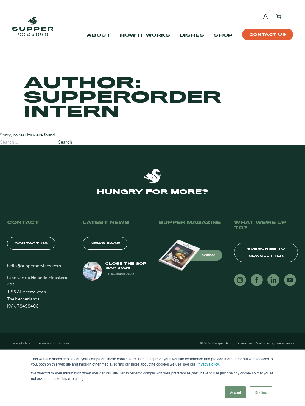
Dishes (192, 35)
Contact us (267, 34)
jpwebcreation (284, 342)
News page (105, 243)
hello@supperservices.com (34, 265)
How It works (145, 35)
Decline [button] (261, 392)
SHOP (223, 35)
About (99, 35)
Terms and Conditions (53, 342)
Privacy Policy (207, 363)
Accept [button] (235, 392)
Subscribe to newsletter (266, 252)
